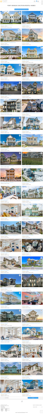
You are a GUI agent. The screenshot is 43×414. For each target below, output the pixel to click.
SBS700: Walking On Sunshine (27, 148)
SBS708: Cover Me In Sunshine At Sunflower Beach (31, 60)
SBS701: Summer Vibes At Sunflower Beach (30, 305)
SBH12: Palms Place (4, 130)
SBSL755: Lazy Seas (4, 323)
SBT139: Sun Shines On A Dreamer (7, 182)
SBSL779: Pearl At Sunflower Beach (7, 165)
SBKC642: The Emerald (26, 252)
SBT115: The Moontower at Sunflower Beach (30, 165)
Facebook (22, 401)
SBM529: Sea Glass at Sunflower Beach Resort (9, 60)
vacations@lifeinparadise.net (5, 408)
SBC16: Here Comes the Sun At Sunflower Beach (10, 217)
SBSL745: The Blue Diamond (6, 95)
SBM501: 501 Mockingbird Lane (6, 340)
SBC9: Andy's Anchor (4, 199)
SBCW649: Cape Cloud (26, 24)
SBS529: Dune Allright (5, 148)
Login (16, 412)
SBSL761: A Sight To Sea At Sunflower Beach (30, 270)
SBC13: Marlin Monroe (5, 252)
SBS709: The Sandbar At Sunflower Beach (30, 288)
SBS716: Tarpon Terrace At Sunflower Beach (30, 112)
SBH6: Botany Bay (25, 77)
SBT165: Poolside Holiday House (28, 182)
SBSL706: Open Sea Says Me (6, 288)
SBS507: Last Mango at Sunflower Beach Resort (31, 42)
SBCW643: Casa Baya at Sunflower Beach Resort (31, 323)
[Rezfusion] (8, 410)
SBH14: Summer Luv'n (5, 358)
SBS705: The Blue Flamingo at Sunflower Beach (31, 199)
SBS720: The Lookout (26, 95)
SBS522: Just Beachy (4, 376)
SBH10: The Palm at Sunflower (28, 235)
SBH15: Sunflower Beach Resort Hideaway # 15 (9, 235)
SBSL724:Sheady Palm (5, 112)
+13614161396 (3, 407)
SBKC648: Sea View (25, 340)
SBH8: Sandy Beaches (26, 358)
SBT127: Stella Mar (4, 77)
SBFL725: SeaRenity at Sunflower (7, 24)
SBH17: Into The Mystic (5, 270)
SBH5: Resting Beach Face (27, 376)
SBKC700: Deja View (26, 393)
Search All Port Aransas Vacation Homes (21, 9)
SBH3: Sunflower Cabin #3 (5, 393)
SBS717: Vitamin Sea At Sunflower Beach (8, 42)
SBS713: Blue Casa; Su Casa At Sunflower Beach (31, 130)
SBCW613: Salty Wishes (5, 305)
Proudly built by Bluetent (21, 412)
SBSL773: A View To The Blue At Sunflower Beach (31, 217)
